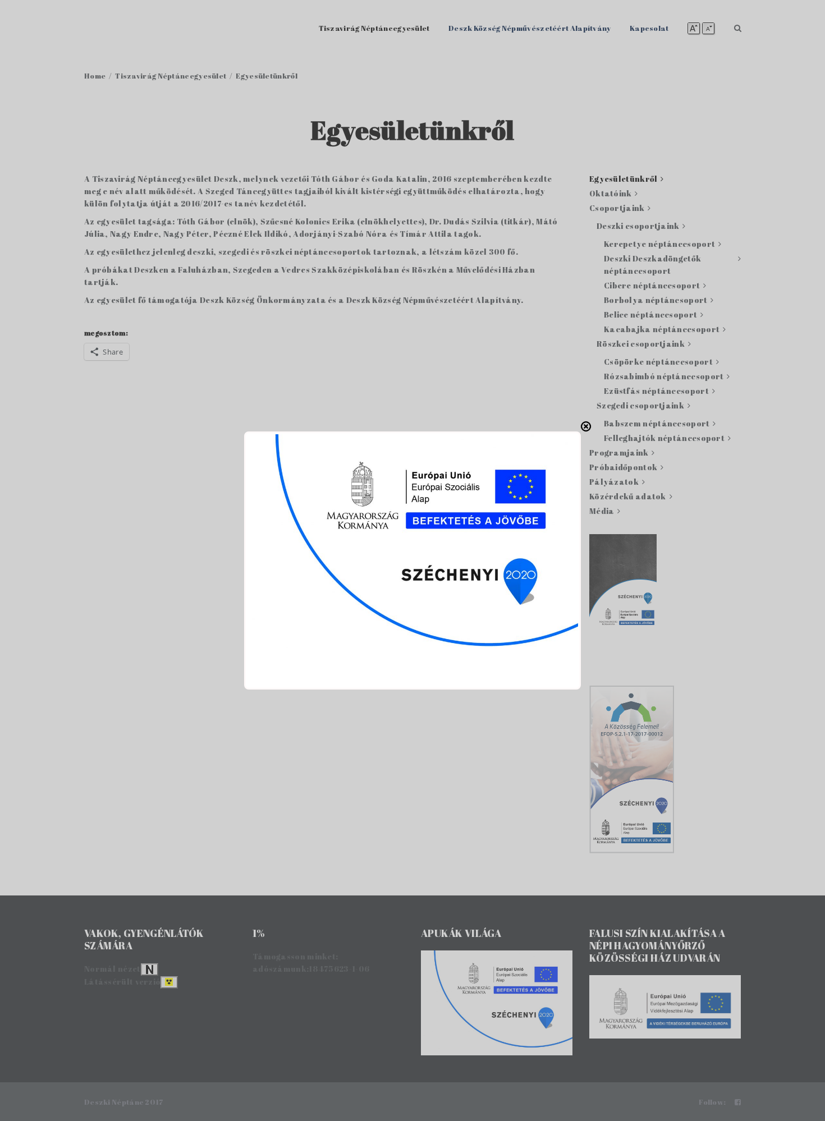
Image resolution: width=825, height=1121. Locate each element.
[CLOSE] (586, 426)
